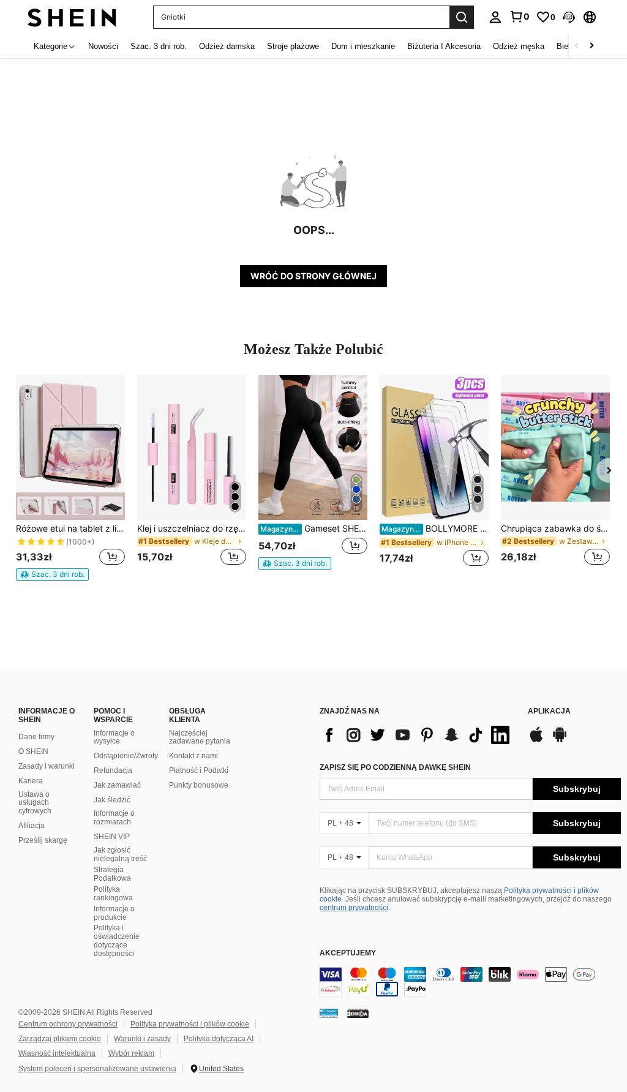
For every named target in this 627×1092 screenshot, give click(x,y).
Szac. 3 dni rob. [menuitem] (158, 46)
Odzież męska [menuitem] (518, 46)
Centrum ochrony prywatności (68, 1024)
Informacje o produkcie (114, 913)
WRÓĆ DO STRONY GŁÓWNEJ (313, 276)
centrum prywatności (354, 907)
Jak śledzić (112, 800)
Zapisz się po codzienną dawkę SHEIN (395, 767)
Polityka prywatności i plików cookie (189, 1024)
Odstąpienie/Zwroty (126, 755)
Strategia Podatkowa (112, 874)
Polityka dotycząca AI (218, 1038)
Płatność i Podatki (198, 770)
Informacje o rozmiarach (114, 817)
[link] (519, 16)
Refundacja (113, 770)
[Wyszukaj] (461, 17)
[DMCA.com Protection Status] (358, 1012)
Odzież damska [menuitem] (227, 46)
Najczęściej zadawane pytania (199, 737)
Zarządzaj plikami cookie (59, 1038)
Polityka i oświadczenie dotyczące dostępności (117, 941)
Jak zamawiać (117, 785)
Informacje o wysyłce (114, 737)
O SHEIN (33, 751)
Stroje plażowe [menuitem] (293, 46)
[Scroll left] (577, 46)
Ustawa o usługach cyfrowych (34, 803)
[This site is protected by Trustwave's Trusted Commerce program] (329, 1012)
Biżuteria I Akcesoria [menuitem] (444, 46)
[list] (418, 735)
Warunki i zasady (142, 1038)
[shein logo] (72, 16)
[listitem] (70, 478)
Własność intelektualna (57, 1053)
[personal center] (495, 17)
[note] (52, 574)
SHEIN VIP (112, 836)
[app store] (536, 740)
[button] (568, 17)
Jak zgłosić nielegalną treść (120, 854)
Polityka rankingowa (113, 893)
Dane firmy (36, 736)
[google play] (559, 740)
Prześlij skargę (42, 840)
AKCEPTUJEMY (348, 953)
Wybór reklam (131, 1053)
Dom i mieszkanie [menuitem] (363, 46)
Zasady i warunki (46, 766)
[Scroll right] (591, 46)
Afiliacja (31, 825)
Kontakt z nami (193, 755)
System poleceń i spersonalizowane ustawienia (97, 1068)
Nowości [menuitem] (103, 46)
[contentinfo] (470, 981)
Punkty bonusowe (198, 785)
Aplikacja (549, 711)
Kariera (30, 781)
